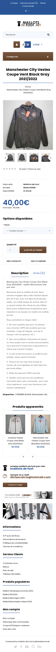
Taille (6, 225)
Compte (14, 3)
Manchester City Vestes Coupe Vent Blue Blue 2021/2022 (40, 440)
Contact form (15, 485)
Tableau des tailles (12, 574)
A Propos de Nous (11, 535)
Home (28, 86)
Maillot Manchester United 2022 (17, 601)
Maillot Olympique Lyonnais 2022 (18, 590)
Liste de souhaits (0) (29, 3)
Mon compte (9, 618)
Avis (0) (39, 273)
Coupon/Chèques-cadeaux (16, 625)
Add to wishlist (14, 261)
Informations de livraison (14, 539)
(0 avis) (22, 169)
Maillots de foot (31, 184)
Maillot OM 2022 (10, 594)
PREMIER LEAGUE (24, 394)
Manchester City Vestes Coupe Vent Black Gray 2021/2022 (28, 91)
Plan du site (8, 570)
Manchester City (39, 394)
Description (19, 273)
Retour (6, 566)
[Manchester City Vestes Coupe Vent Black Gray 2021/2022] (28, 125)
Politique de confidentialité (15, 543)
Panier (43, 3)
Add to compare (38, 261)
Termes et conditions (13, 546)
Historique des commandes (16, 622)
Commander (28, 6)
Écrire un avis (34, 169)
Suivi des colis (9, 629)
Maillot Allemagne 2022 (14, 598)
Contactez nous (10, 563)
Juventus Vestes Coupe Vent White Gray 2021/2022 (15, 440)
